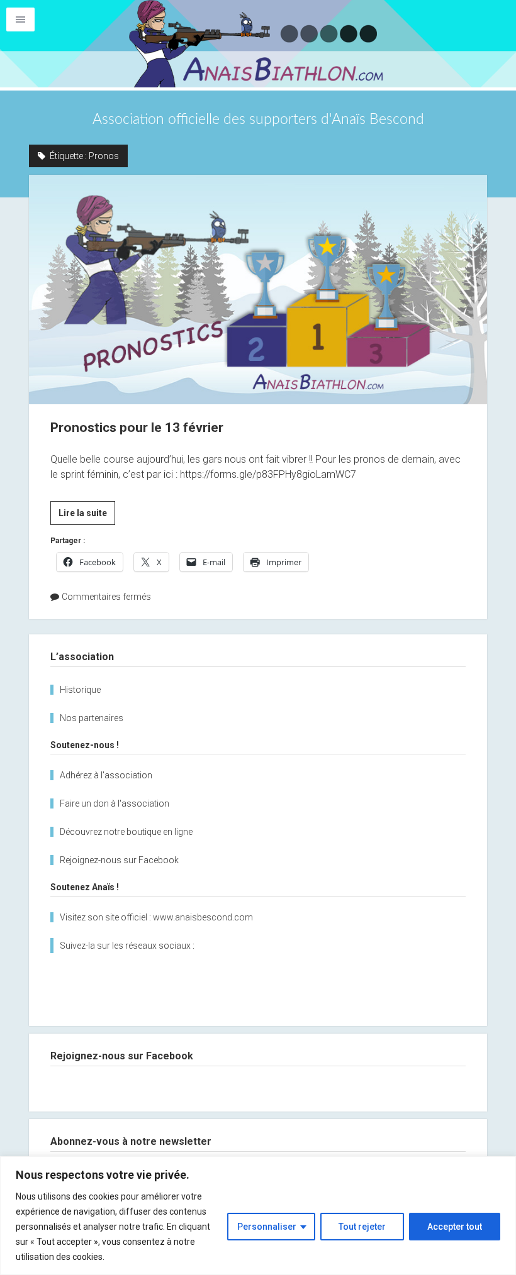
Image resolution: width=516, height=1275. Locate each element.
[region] (258, 1215)
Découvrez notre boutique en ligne (126, 832)
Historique (80, 690)
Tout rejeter (362, 1227)
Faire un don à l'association (114, 803)
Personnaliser (266, 1227)
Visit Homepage (258, 43)
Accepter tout (454, 1227)
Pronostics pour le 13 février (258, 289)
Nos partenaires (91, 718)
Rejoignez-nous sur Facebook (119, 860)
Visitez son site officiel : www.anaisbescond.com (156, 917)
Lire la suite (87, 516)
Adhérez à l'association (106, 775)
